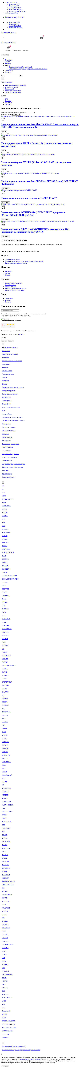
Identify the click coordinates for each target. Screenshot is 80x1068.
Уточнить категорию (8, 112)
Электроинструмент (8, 477)
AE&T (4, 502)
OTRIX (4, 818)
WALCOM (5, 971)
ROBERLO (5, 865)
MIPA (4, 768)
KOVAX (4, 735)
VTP (3, 968)
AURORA (5, 529)
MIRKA (4, 772)
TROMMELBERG (8, 944)
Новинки (8, 63)
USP (3, 958)
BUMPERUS (6, 569)
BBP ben (4, 546)
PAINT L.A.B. (6, 821)
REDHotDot (6, 841)
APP (3, 522)
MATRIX (5, 752)
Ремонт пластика (6, 82)
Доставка (8, 300)
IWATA (4, 718)
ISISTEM (5, 715)
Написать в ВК (14, 24)
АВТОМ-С (5, 994)
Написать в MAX (14, 4)
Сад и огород (6, 450)
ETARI (4, 622)
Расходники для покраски (10, 444)
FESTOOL (5, 645)
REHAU (4, 845)
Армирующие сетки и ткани (15, 85)
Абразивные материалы (10, 347)
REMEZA (5, 855)
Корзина (7, 275)
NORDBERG (6, 788)
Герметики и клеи (8, 374)
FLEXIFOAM (6, 655)
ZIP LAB (5, 988)
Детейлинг (5, 381)
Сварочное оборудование (10, 454)
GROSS (4, 688)
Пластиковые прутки (13, 90)
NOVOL (4, 798)
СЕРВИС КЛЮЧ (7, 1031)
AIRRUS (5, 512)
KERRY (4, 728)
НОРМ (4, 1017)
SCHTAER (5, 878)
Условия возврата (10, 286)
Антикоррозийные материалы (12, 361)
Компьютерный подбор (12, 259)
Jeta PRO (8, 102)
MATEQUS (5, 748)
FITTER (4, 652)
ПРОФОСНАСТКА (8, 1021)
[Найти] (2, 78)
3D (3, 486)
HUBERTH (5, 705)
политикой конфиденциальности (31, 1059)
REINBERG (6, 848)
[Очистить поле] (20, 76)
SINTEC (4, 891)
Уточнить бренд (6, 114)
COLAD (4, 582)
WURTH (5, 981)
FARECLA (5, 632)
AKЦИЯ (5, 516)
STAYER (5, 911)
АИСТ (4, 1001)
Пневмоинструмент (8, 427)
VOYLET (5, 964)
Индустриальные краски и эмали (16, 263)
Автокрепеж (6, 351)
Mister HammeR (7, 775)
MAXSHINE (6, 755)
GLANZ (4, 672)
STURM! (5, 921)
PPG (3, 831)
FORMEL (5, 659)
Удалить (4, 341)
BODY (4, 556)
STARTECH (6, 908)
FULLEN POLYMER (9, 665)
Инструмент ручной (8, 391)
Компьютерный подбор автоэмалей (20, 67)
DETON (4, 592)
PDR (3, 825)
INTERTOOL (6, 712)
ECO (3, 615)
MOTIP (4, 782)
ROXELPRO (6, 868)
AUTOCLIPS (6, 532)
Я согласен (5, 1066)
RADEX (4, 835)
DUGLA (4, 602)
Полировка (5, 434)
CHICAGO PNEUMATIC (10, 579)
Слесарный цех (7, 460)
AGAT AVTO (6, 506)
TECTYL (5, 934)
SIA (3, 888)
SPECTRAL (6, 901)
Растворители (6, 440)
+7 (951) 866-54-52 (11, 2)
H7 (6, 99)
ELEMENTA (6, 619)
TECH (4, 931)
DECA (4, 585)
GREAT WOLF (7, 682)
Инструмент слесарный (9, 394)
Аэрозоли (5, 367)
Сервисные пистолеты (9, 457)
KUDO (4, 738)
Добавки (5, 384)
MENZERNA (6, 762)
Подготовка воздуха (8, 430)
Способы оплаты (10, 285)
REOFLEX (5, 861)
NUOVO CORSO (7, 805)
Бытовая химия (7, 371)
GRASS (4, 679)
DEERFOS (5, 589)
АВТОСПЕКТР (7, 998)
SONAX (4, 898)
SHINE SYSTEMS (8, 885)
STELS (4, 914)
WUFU (4, 978)
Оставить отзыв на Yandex (17, 11)
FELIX (4, 642)
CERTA (4, 572)
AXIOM (4, 539)
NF (3, 785)
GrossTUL (5, 692)
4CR (3, 492)
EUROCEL (5, 625)
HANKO (5, 698)
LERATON (5, 742)
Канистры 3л (6, 1011)
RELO (4, 851)
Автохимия (5, 357)
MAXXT (5, 758)
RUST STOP (6, 875)
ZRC (3, 991)
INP (3, 708)
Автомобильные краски (10, 354)
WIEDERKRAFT (7, 974)
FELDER (5, 639)
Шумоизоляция (7, 474)
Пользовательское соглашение (15, 290)
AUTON (4, 536)
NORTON (5, 795)
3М (3, 489)
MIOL (4, 765)
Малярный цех (7, 414)
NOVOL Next (6, 801)
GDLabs (4, 669)
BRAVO (4, 562)
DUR (3, 605)
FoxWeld (4, 662)
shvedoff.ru (20, 334)
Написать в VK (14, 6)
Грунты (4, 377)
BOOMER (5, 559)
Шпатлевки (5, 470)
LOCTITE (5, 745)
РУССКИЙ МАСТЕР (9, 1027)
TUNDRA (5, 948)
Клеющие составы (11, 87)
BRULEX (5, 566)
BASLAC (5, 542)
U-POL (4, 951)
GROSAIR (5, 685)
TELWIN (5, 938)
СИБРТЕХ (5, 1034)
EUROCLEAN (7, 629)
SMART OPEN (7, 895)
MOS (3, 778)
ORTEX (8, 104)
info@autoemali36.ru (11, 13)
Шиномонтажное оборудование (12, 467)
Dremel (4, 599)
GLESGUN (5, 675)
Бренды (7, 62)
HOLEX (8, 101)
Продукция (8, 60)
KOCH (4, 732)
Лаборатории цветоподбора (11, 407)
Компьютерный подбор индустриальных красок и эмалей (28, 69)
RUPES (4, 871)
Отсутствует (5, 188)
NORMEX (5, 791)
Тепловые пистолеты (13, 92)
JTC (3, 725)
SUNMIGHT (6, 928)
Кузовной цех (6, 404)
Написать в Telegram (15, 9)
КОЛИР (4, 1014)
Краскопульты (6, 400)
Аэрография (6, 364)
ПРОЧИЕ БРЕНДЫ (8, 1024)
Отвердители (6, 424)
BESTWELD (6, 549)
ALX (3, 519)
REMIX (4, 858)
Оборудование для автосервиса (12, 417)
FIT (3, 649)
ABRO (4, 496)
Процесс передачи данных (13, 283)
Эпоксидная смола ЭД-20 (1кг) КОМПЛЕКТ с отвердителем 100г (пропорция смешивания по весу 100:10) (35, 230)
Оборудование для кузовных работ (13, 420)
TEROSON (5, 941)
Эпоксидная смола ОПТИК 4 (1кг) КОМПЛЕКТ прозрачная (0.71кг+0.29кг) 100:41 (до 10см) (33, 213)
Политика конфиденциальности (15, 288)
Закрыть (10, 341)
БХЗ (3, 1004)
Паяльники (9, 89)
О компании (9, 70)
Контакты (8, 72)
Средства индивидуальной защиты (13, 464)
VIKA (4, 961)
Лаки (3, 410)
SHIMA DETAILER (8, 881)
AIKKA (4, 509)
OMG (3, 808)
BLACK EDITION (8, 552)
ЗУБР (3, 1007)
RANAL (4, 838)
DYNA (4, 612)
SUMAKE (5, 924)
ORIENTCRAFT (7, 811)
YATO (4, 984)
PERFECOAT (6, 828)
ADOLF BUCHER (8, 499)
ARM (3, 526)
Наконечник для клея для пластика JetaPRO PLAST (29, 198)
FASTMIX (5, 635)
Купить (4, 131)
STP (3, 918)
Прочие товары (7, 437)
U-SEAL (4, 954)
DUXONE (5, 609)
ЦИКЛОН (5, 1037)
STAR (4, 904)
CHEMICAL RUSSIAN (9, 576)
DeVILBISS (6, 595)
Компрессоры (6, 397)
